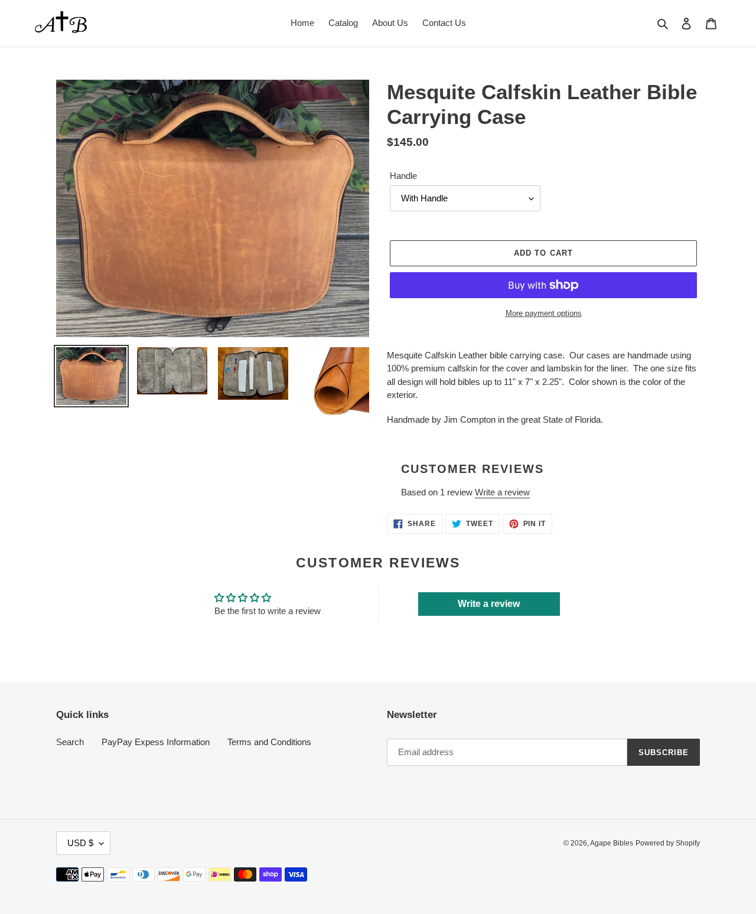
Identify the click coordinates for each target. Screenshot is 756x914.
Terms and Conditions (269, 742)
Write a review (502, 492)
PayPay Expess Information (156, 742)
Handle (403, 176)
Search (70, 742)
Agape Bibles (611, 843)
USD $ (80, 843)
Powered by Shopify (668, 843)
